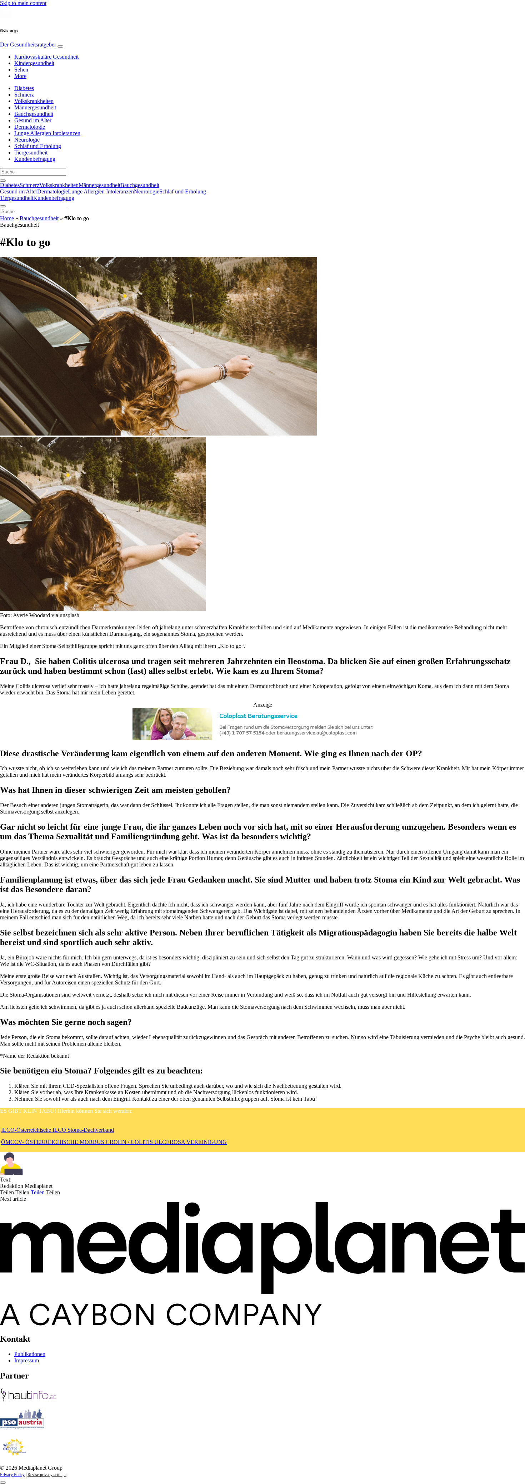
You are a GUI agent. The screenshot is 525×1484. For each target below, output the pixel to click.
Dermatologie (29, 127)
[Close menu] (3, 206)
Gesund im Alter (32, 120)
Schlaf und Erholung (37, 146)
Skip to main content (23, 3)
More (20, 76)
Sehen (21, 70)
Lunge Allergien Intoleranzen (47, 133)
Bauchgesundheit (33, 114)
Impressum (26, 1360)
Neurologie (27, 140)
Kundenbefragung (34, 159)
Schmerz (24, 95)
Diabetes (24, 88)
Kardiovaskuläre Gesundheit (46, 57)
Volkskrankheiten (34, 101)
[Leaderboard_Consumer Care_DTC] (262, 738)
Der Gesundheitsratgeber (29, 44)
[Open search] (3, 181)
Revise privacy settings (47, 1474)
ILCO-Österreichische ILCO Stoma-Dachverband (57, 1130)
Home (7, 218)
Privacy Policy (12, 1474)
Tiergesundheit (31, 152)
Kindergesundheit (34, 63)
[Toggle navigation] (60, 46)
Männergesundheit (35, 107)
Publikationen (29, 1354)
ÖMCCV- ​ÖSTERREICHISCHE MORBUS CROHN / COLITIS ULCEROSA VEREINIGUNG (114, 1142)
